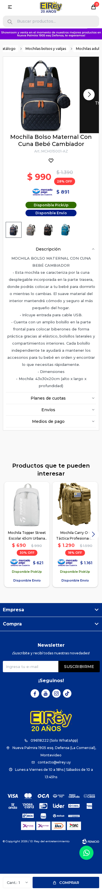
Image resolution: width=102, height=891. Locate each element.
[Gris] (31, 229)
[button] (10, 22)
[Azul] (13, 229)
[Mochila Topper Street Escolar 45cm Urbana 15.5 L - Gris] (27, 504)
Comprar (69, 882)
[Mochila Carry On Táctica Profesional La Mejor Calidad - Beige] (75, 504)
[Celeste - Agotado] (65, 229)
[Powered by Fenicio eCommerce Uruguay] (90, 841)
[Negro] (48, 229)
